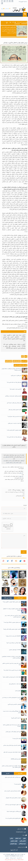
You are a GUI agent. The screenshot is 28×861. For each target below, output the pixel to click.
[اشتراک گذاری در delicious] (5, 38)
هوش (13, 460)
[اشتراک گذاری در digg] (2, 38)
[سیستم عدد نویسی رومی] (22, 583)
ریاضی (10, 460)
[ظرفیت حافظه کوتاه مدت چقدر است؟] (6, 583)
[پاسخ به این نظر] (23, 498)
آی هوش (7, 457)
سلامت (8, 854)
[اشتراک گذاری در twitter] (10, 38)
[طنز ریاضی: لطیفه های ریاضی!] (14, 583)
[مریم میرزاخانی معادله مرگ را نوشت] (6, 591)
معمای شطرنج (9, 462)
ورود (2, 8)
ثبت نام (7, 8)
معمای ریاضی (16, 462)
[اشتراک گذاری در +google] (7, 38)
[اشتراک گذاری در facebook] (12, 38)
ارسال (24, 552)
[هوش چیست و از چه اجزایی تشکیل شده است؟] (14, 574)
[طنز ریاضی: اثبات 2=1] (14, 591)
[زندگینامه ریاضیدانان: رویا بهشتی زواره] (22, 591)
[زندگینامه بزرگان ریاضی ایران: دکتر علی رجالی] (22, 574)
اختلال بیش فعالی (16, 361)
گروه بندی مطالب (13, 858)
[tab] (8, 598)
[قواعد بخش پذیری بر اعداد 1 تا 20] (6, 574)
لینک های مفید (19, 858)
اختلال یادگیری (9, 361)
